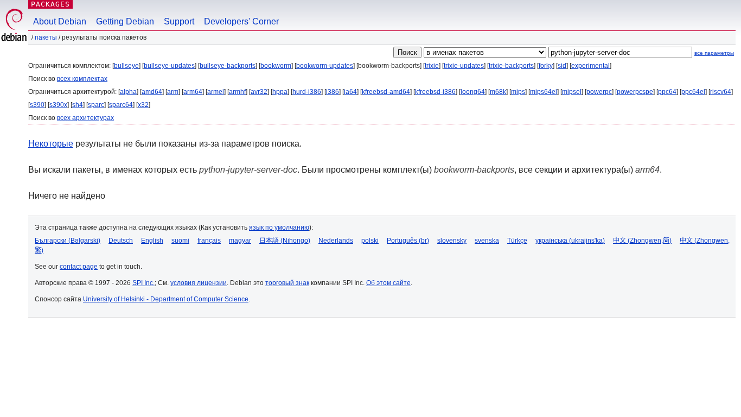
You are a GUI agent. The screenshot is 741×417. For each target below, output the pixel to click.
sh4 (77, 105)
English (152, 240)
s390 (37, 105)
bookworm (275, 66)
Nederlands (335, 240)
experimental (590, 66)
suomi (180, 240)
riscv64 (720, 92)
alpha (128, 92)
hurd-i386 (306, 92)
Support (179, 21)
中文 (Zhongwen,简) (642, 240)
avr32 (259, 92)
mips (518, 92)
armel (215, 92)
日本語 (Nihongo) (284, 240)
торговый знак (287, 283)
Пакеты (46, 37)
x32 (143, 105)
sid (562, 66)
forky (546, 66)
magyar (240, 240)
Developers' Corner (241, 21)
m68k (498, 92)
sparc (96, 105)
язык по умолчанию (279, 227)
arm (172, 92)
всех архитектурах (85, 118)
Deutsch (120, 240)
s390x (58, 105)
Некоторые (50, 143)
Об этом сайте (388, 283)
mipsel (572, 92)
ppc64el (693, 92)
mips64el (543, 92)
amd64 (152, 92)
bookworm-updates (324, 66)
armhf (237, 92)
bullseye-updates (169, 66)
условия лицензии (198, 283)
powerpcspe (635, 92)
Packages (50, 4)
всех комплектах (82, 79)
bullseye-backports (227, 66)
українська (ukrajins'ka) (570, 240)
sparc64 (121, 105)
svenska (487, 240)
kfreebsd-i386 (435, 92)
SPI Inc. (143, 283)
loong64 (473, 92)
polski (370, 240)
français (209, 240)
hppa (280, 92)
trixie (432, 66)
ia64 (350, 92)
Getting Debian (125, 21)
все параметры (714, 53)
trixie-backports (511, 66)
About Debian (59, 21)
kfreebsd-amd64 (386, 92)
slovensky (452, 240)
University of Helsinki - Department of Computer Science (165, 299)
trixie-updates (464, 66)
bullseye (126, 66)
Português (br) (408, 240)
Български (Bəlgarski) (67, 240)
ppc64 (667, 92)
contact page (79, 266)
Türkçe (517, 240)
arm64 (192, 92)
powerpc (599, 92)
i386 (332, 92)
